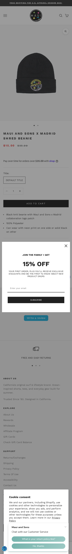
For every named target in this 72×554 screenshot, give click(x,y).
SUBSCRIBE (36, 300)
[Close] (66, 246)
